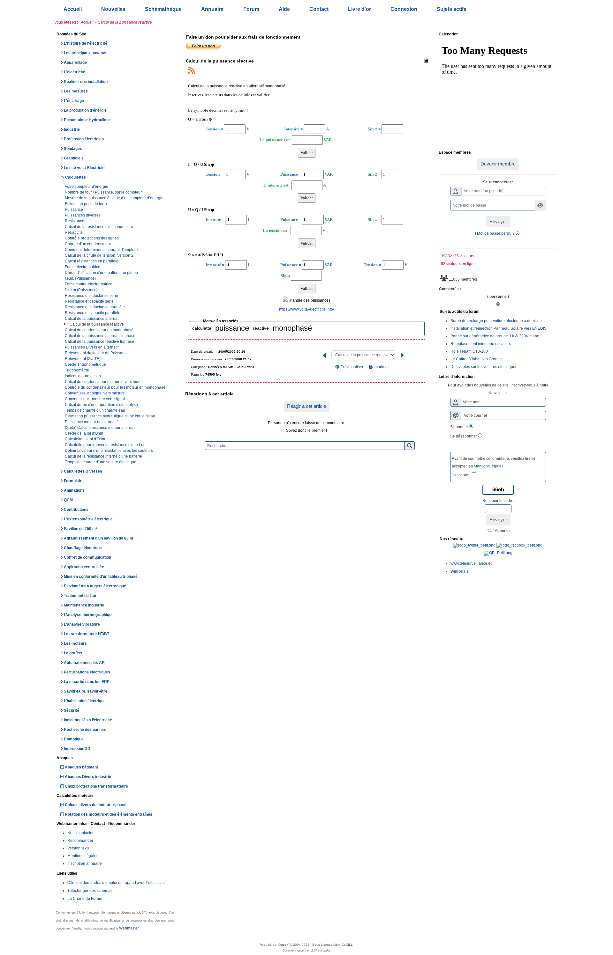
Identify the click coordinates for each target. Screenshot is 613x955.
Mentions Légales (82, 856)
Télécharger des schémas (89, 890)
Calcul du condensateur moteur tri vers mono (104, 381)
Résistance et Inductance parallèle (95, 307)
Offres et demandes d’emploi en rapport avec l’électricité (116, 882)
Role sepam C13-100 (469, 351)
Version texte (78, 848)
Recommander (80, 840)
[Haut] (603, 385)
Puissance (74, 209)
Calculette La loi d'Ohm (85, 439)
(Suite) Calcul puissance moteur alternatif (101, 427)
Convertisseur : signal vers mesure (95, 393)
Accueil (87, 22)
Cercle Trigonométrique (86, 364)
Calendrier (497, 34)
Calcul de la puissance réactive (97, 324)
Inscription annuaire (84, 863)
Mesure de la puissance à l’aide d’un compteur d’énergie (114, 198)
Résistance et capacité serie (90, 301)
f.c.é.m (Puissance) (82, 290)
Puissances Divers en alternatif (92, 347)
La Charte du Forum (84, 898)
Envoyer (498, 221)
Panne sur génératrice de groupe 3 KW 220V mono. (495, 336)
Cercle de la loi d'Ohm (84, 433)
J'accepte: (462, 475)
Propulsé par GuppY (274, 944)
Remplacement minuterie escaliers (480, 344)
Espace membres (497, 152)
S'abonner (459, 427)
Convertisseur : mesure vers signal (95, 399)
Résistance (75, 221)
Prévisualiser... (353, 367)
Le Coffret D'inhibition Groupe (476, 359)
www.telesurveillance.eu (471, 563)
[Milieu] (603, 396)
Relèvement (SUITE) (83, 358)
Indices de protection (83, 376)
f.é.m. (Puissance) (81, 278)
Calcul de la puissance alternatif (93, 318)
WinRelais (459, 571)
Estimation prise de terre (86, 204)
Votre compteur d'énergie (87, 186)
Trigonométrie (77, 370)
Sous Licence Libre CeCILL (333, 944)
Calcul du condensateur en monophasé (99, 330)
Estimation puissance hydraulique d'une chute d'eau (110, 416)
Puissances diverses (83, 215)
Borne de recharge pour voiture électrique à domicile (496, 321)
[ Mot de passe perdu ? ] (498, 233)
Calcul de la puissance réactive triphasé (100, 341)
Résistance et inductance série (92, 295)
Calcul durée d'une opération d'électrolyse (102, 404)
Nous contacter (80, 833)
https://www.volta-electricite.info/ (306, 309)
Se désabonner (463, 436)
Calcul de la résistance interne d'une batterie (104, 456)
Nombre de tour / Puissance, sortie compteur (104, 192)
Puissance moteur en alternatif (91, 422)
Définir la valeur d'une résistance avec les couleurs (109, 450)
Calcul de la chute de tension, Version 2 (99, 255)
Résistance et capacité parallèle (93, 313)
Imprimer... (382, 367)
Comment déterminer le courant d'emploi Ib (102, 249)
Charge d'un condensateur (88, 244)
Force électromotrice (83, 267)
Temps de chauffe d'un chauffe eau (95, 410)
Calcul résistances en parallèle (92, 261)
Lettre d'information (497, 376)
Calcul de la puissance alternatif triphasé (100, 336)
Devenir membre (498, 163)
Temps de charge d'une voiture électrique (101, 462)
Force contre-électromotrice (89, 284)
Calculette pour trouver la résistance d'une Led (106, 445)
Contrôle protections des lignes (92, 238)
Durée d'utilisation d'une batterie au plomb (102, 272)
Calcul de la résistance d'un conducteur (99, 226)
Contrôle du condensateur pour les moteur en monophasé (115, 387)
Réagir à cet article (306, 406)
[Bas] (603, 407)
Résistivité (74, 232)
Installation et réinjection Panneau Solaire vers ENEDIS (498, 328)
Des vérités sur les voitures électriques (483, 366)
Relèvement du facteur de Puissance (97, 353)
